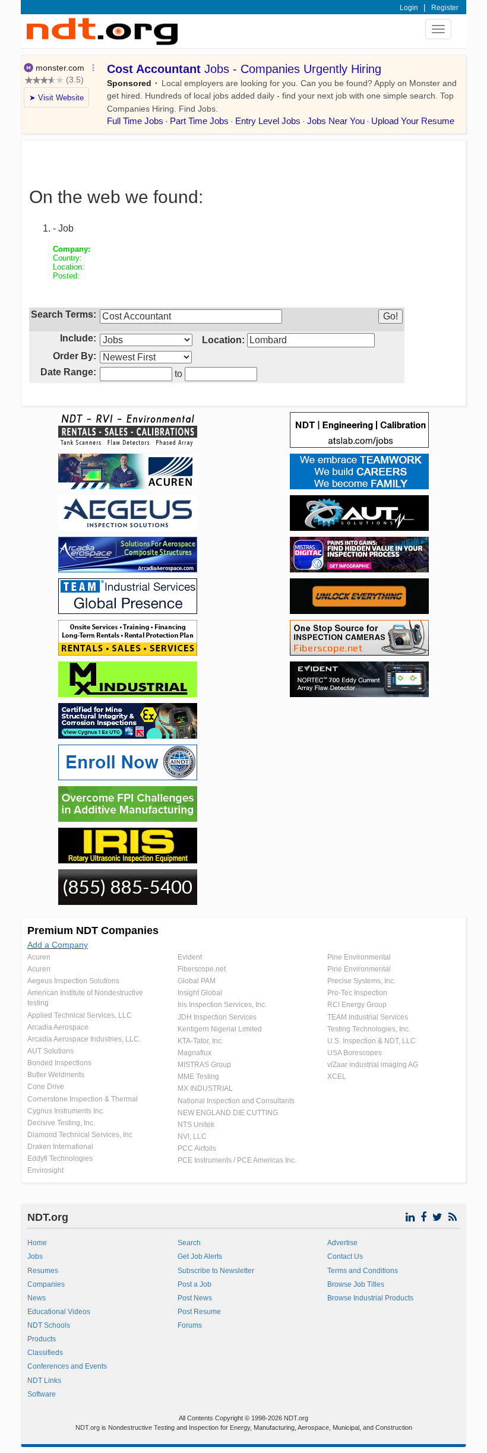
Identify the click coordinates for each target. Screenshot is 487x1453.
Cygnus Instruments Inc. (66, 1111)
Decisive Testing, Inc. (61, 1123)
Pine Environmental (359, 957)
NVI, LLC (192, 1136)
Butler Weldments (55, 1075)
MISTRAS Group (204, 1065)
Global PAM (197, 981)
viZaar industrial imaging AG (372, 1065)
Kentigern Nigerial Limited (220, 1029)
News (36, 1298)
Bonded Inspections (59, 1063)
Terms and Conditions (362, 1271)
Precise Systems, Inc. (361, 981)
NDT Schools (48, 1325)
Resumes (42, 1271)
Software (41, 1394)
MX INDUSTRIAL (205, 1088)
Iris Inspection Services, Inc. (222, 1005)
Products (41, 1339)
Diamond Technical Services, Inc (79, 1135)
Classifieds (45, 1352)
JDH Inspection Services (217, 1017)
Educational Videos (58, 1312)
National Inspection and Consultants (236, 1101)
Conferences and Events (67, 1366)
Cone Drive (45, 1086)
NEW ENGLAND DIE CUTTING (228, 1113)
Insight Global (200, 993)
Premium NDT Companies (93, 930)
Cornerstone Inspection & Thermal (82, 1099)
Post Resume (199, 1312)
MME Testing (198, 1076)
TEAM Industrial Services (367, 1017)
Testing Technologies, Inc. (368, 1029)
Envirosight (45, 1170)
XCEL (336, 1076)
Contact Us (345, 1256)
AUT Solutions (50, 1051)
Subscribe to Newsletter (216, 1271)
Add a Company (57, 944)
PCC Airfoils (197, 1148)
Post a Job (194, 1284)
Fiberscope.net (202, 969)
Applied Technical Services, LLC (79, 1015)
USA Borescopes (354, 1053)
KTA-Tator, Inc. (200, 1041)
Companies (46, 1284)
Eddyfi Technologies (60, 1158)
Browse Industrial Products (370, 1298)
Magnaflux (194, 1053)
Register (444, 8)
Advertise (342, 1243)
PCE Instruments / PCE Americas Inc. (237, 1160)
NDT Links (44, 1380)
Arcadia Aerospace (57, 1027)
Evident (190, 957)
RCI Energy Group (357, 1005)
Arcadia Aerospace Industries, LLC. (84, 1039)
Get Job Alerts (200, 1256)
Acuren (38, 957)
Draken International (60, 1146)
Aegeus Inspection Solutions (73, 981)
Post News (195, 1298)
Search (189, 1243)
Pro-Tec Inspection (357, 993)
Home (37, 1243)
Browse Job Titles (355, 1284)
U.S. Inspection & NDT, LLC (371, 1041)
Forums (190, 1325)
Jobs (35, 1256)
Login (409, 8)
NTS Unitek (196, 1124)
